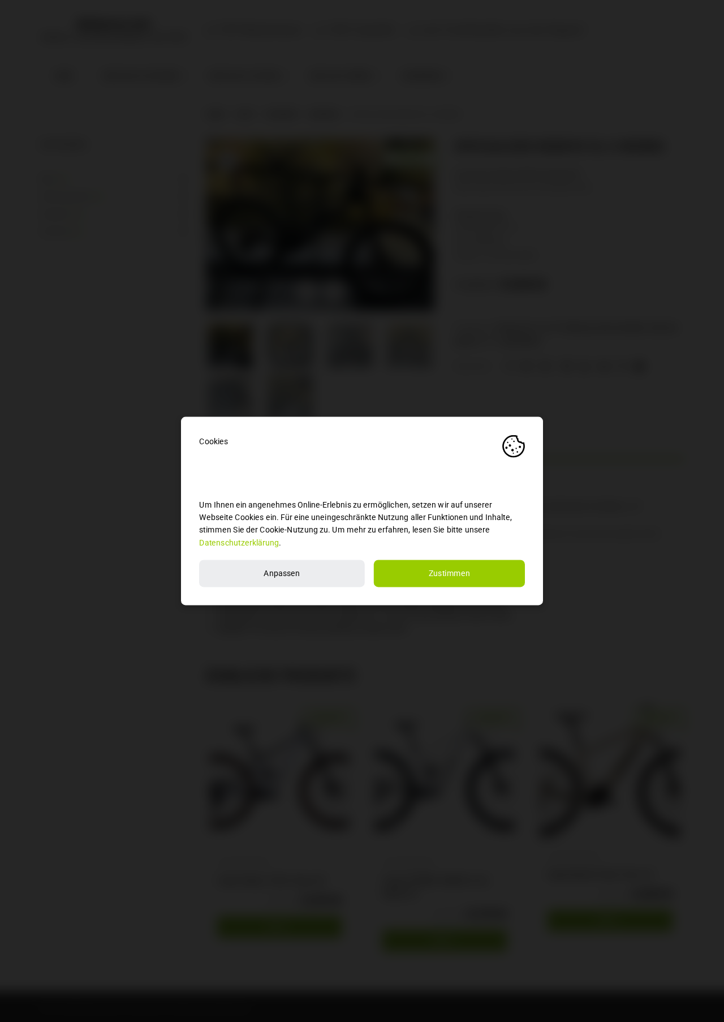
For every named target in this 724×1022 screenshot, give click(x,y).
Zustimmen (450, 573)
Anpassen (282, 573)
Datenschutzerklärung (239, 542)
